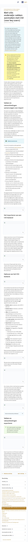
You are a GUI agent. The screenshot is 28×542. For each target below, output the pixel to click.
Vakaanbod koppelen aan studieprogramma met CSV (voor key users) (13, 502)
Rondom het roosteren (7, 529)
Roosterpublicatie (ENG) (7, 535)
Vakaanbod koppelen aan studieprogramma (10, 492)
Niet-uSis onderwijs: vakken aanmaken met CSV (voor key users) (14, 16)
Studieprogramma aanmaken (7, 490)
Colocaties (4, 516)
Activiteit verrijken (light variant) (8, 493)
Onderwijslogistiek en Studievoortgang (11, 9)
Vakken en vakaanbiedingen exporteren (10, 420)
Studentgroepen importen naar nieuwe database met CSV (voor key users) (13, 520)
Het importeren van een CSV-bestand (12, 216)
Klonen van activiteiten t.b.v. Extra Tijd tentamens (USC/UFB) (13, 498)
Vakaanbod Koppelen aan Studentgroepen (10, 522)
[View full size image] (14, 209)
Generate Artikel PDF (7, 539)
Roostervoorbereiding (13, 10)
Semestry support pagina (10, 50)
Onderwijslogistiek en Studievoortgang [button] (7, 1)
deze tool (9, 75)
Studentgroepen (5, 504)
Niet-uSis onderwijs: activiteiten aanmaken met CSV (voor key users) (14, 511)
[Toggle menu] (22, 2)
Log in (25, 2)
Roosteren (4, 526)
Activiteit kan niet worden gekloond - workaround (11, 496)
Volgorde (4, 515)
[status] (14, 39)
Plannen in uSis (6, 484)
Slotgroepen (4, 513)
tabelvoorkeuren (18, 147)
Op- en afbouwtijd (5, 518)
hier (8, 78)
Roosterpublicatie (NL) (7, 532)
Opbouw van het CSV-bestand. (12, 275)
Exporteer (8, 153)
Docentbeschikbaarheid (6, 505)
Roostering (6, 10)
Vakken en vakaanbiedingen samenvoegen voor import (13, 105)
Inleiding (4, 481)
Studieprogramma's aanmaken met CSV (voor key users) (13, 499)
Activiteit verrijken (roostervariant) (9, 495)
